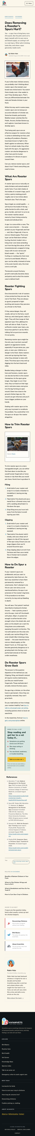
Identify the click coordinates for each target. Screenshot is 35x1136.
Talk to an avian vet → (16, 759)
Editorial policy (13, 1114)
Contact (21, 1114)
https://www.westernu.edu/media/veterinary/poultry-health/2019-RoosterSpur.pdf (18, 798)
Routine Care (6, 1049)
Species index (6, 1066)
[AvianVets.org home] (13, 3)
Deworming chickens (9, 1099)
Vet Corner (5, 1057)
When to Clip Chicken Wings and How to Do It (16, 883)
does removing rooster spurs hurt (20, 862)
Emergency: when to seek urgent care (14, 1074)
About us (5, 1114)
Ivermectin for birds (8, 1086)
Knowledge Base (7, 1061)
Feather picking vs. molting (11, 1103)
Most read (6, 1080)
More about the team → (15, 998)
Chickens (18, 16)
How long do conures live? (11, 1094)
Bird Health (5, 1053)
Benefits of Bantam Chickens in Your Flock (16, 877)
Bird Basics (9, 16)
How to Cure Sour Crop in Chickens (16, 894)
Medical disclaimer (23, 1129)
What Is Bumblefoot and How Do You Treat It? (17, 889)
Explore (5, 1039)
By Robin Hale (13, 53)
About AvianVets (8, 1109)
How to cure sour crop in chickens (13, 1090)
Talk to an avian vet (8, 1070)
